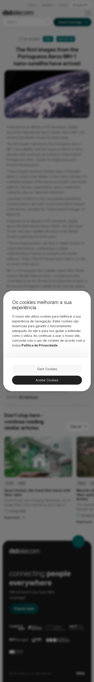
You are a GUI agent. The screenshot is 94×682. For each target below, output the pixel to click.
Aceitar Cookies (47, 380)
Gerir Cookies (47, 369)
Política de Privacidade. (39, 345)
